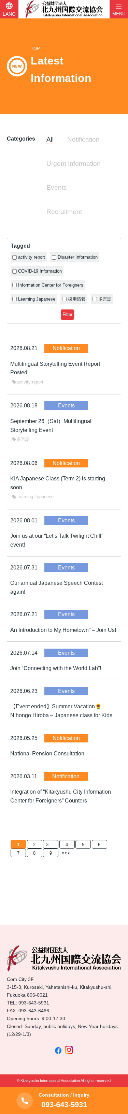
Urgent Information (73, 163)
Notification (83, 139)
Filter (67, 314)
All (50, 139)
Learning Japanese (33, 496)
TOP (35, 48)
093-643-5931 (33, 1003)
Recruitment (64, 211)
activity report (27, 382)
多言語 (21, 439)
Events (56, 187)
